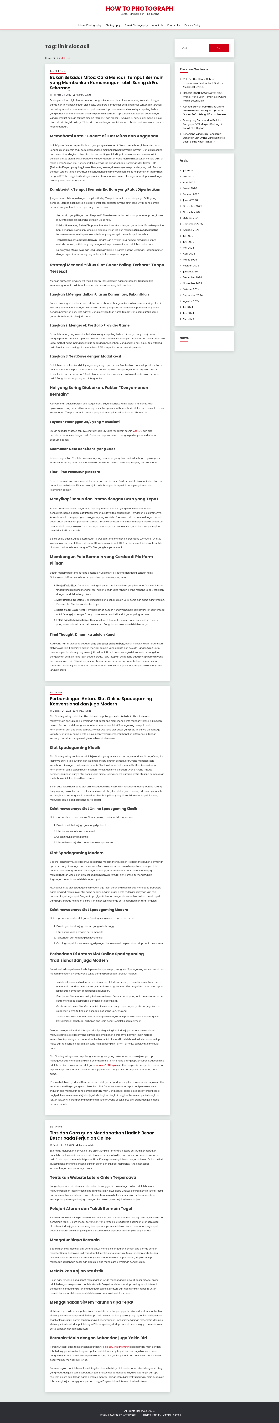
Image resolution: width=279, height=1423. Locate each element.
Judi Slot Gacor (58, 71)
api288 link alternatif (117, 1346)
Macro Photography (89, 25)
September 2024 (193, 295)
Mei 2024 (188, 319)
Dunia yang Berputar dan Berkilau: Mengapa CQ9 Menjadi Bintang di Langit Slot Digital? (202, 124)
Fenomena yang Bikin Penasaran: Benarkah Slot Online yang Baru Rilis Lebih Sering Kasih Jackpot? (204, 137)
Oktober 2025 (191, 217)
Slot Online (56, 692)
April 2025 (189, 253)
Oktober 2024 (191, 289)
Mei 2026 (188, 176)
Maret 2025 (190, 259)
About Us (157, 25)
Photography (113, 25)
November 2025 (192, 212)
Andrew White (83, 94)
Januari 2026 (190, 200)
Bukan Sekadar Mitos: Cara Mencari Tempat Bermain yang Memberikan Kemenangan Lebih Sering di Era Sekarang (106, 83)
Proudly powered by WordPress (117, 1414)
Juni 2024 (188, 313)
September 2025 (193, 223)
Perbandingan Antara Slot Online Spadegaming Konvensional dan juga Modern (101, 701)
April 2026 (189, 182)
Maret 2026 (190, 188)
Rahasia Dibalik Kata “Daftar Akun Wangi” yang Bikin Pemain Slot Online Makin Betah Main (205, 96)
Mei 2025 (188, 247)
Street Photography (136, 25)
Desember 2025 (192, 206)
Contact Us (173, 25)
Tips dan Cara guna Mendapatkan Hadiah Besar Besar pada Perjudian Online (102, 1135)
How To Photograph (139, 8)
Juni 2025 (188, 241)
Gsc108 (137, 430)
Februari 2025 (191, 265)
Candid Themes (172, 1414)
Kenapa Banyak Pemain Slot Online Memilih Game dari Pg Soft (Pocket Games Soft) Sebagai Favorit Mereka (204, 110)
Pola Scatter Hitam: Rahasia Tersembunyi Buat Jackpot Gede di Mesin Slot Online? (203, 82)
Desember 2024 (192, 277)
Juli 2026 (188, 170)
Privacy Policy (192, 25)
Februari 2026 (191, 194)
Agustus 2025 (191, 229)
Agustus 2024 (191, 301)
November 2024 (192, 283)
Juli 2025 (188, 235)
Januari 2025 (190, 271)
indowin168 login (106, 1065)
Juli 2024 (188, 307)
